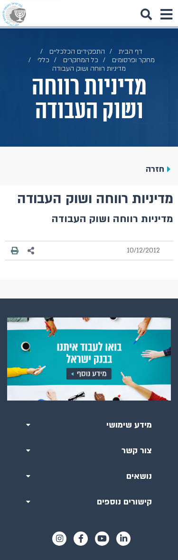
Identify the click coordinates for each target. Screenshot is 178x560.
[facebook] (81, 539)
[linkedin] (123, 539)
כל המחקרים (80, 60)
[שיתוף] (31, 250)
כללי (43, 60)
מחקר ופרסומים (133, 60)
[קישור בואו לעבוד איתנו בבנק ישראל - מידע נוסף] (89, 359)
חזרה (155, 169)
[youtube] (102, 539)
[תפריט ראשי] (166, 14)
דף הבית (130, 51)
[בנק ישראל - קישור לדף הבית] (14, 14)
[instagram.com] (59, 539)
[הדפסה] (15, 250)
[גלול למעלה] (89, 298)
